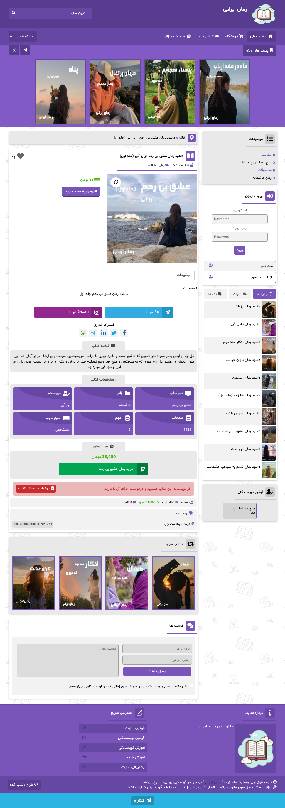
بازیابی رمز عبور (262, 277)
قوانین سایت (135, 728)
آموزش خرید (135, 757)
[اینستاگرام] (14, 50)
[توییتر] (114, 333)
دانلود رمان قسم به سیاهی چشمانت (233, 466)
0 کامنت (127, 503)
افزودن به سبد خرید (81, 191)
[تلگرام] (25, 50)
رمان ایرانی (212, 782)
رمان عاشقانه (156, 165)
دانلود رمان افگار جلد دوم (241, 342)
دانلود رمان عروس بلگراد (242, 413)
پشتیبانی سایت (133, 767)
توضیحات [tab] (184, 275)
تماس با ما (206, 36)
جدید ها (262, 294)
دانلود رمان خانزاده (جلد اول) (239, 395)
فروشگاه (231, 36)
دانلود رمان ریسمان (246, 377)
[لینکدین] (104, 333)
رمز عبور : (240, 228)
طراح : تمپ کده (21, 784)
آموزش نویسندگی (132, 747)
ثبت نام (267, 266)
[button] (116, 182)
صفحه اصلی (258, 36)
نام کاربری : (239, 210)
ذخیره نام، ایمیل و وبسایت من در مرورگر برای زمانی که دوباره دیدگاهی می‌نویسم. (128, 686)
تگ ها (212, 294)
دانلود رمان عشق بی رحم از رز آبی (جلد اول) (151, 156)
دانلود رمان (120, 294)
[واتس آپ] (83, 333)
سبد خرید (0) (174, 36)
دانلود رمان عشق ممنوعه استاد (238, 431)
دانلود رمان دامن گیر (245, 324)
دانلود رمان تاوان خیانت (243, 360)
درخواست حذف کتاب (34, 488)
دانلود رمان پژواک (247, 306)
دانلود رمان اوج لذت (245, 449)
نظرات (237, 294)
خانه (182, 137)
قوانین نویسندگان (131, 738)
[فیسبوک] (124, 333)
